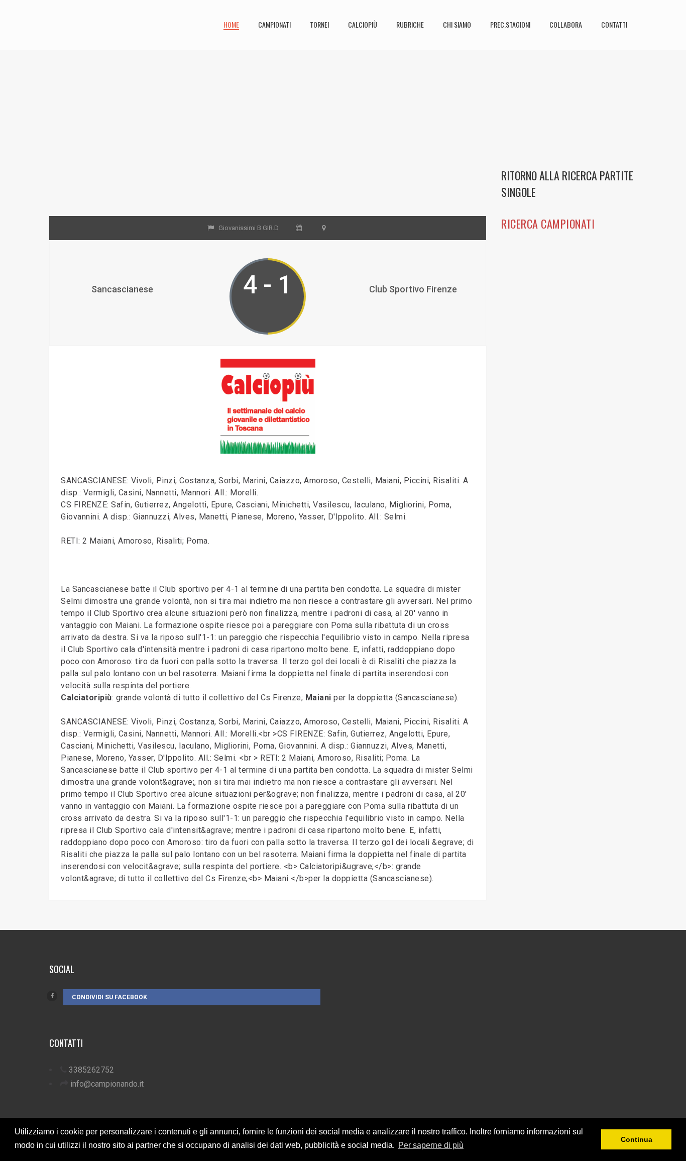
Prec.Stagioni (510, 24)
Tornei (319, 24)
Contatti (614, 24)
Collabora (565, 24)
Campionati (274, 24)
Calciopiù (362, 24)
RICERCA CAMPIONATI (548, 224)
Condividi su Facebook (109, 997)
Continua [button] (636, 1139)
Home (231, 24)
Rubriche (410, 24)
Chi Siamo (457, 24)
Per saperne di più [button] (431, 1145)
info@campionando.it (107, 1084)
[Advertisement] (267, 145)
